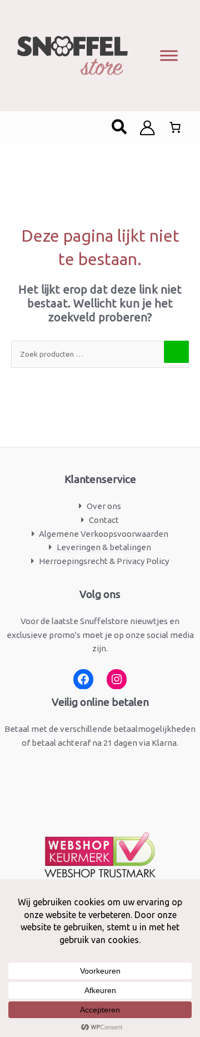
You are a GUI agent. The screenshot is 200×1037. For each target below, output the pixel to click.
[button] (120, 128)
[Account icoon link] (147, 127)
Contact (104, 520)
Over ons (104, 506)
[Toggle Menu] (169, 55)
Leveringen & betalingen (104, 547)
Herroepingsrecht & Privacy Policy (104, 561)
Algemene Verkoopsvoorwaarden (103, 534)
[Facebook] (83, 679)
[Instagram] (117, 679)
